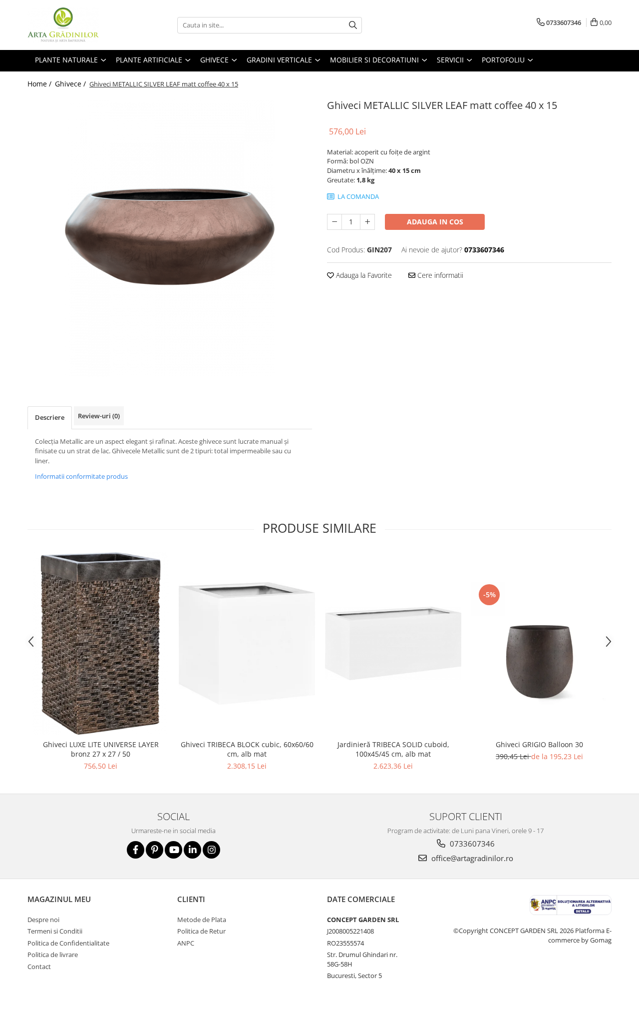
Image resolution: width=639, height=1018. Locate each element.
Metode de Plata (201, 919)
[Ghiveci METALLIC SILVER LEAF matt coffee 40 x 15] (169, 236)
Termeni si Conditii (54, 931)
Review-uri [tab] (99, 415)
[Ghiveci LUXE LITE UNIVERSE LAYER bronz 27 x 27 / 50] (100, 643)
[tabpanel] (169, 236)
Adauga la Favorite (363, 275)
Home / (40, 83)
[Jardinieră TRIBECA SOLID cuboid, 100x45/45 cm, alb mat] (393, 643)
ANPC (185, 943)
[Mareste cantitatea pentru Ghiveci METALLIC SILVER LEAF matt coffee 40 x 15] (367, 222)
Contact (39, 966)
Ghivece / (71, 83)
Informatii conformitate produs (81, 476)
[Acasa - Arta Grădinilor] (77, 24)
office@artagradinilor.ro (471, 858)
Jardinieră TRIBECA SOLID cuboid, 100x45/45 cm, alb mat (393, 749)
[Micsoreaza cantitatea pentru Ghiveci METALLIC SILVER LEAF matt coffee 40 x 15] (334, 222)
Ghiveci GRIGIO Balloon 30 (539, 744)
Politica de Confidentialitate (68, 943)
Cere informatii (439, 275)
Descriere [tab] (49, 417)
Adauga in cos (435, 221)
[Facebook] (135, 850)
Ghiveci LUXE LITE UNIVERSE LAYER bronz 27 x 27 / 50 (101, 749)
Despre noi (43, 919)
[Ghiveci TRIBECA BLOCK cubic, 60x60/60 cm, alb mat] (247, 643)
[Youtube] (173, 850)
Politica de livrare (52, 954)
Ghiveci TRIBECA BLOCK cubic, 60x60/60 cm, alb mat (247, 749)
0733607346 (471, 844)
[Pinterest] (154, 850)
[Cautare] (353, 25)
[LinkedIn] (192, 850)
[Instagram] (211, 850)
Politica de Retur (201, 931)
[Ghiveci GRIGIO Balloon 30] (539, 643)
